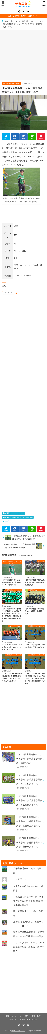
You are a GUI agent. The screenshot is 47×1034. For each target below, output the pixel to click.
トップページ (19, 878)
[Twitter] (23, 11)
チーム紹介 (24, 1016)
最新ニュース (11, 1016)
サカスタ (13, 1019)
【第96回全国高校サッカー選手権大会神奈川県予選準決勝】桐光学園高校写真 (28, 901)
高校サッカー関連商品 (28, 1019)
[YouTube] (28, 11)
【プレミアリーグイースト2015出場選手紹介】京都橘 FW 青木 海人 (28, 946)
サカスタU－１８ (18, 1030)
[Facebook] (19, 11)
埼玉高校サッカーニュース (11, 83)
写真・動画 (36, 1016)
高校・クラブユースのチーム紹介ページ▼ (23, 16)
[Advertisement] (23, 55)
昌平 (6, 521)
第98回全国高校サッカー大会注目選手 (19, 517)
